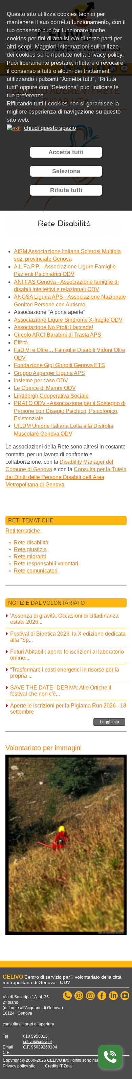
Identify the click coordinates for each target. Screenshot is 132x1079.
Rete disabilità (31, 542)
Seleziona (66, 171)
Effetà (21, 342)
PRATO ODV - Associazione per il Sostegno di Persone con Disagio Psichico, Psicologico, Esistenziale (70, 410)
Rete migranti (30, 556)
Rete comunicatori (36, 571)
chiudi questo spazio (50, 128)
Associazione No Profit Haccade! (53, 327)
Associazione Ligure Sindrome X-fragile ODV (68, 320)
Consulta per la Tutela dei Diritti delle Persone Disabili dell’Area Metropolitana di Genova (66, 476)
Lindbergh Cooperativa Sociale (51, 396)
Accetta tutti (66, 152)
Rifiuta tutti (66, 190)
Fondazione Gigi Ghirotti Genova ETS (59, 365)
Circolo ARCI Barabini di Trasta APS (57, 335)
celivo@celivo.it (37, 1041)
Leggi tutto (109, 722)
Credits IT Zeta (58, 1066)
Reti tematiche (22, 531)
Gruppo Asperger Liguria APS (49, 373)
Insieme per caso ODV (41, 380)
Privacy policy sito (19, 1066)
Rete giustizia (30, 549)
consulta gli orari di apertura (28, 1024)
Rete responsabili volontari (46, 563)
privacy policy (104, 55)
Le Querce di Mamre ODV (45, 388)
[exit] (14, 128)
